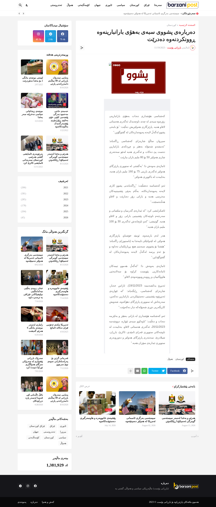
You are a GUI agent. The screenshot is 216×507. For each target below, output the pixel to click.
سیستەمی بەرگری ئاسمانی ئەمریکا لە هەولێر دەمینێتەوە (151, 13)
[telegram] (20, 486)
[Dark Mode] (27, 5)
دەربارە (34, 502)
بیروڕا (63, 432)
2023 (44, 199)
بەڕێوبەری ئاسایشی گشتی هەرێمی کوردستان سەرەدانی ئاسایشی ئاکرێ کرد (32, 158)
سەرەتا (158, 5)
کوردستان (171, 25)
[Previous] (23, 13)
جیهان (97, 5)
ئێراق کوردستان (37, 426)
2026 (44, 217)
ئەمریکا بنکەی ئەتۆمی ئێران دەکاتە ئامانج (57, 326)
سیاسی (121, 5)
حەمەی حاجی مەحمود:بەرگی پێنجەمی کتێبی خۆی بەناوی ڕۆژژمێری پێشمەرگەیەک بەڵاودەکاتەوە (58, 119)
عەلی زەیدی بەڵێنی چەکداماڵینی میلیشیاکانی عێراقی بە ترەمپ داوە (33, 293)
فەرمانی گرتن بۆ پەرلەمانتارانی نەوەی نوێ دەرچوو (57, 361)
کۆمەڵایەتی (84, 5)
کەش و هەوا (48, 502)
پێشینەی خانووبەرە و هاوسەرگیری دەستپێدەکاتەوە (98, 420)
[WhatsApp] (144, 371)
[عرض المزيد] (131, 371)
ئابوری (108, 5)
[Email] (137, 371)
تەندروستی (56, 5)
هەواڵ (70, 5)
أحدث (194, 436)
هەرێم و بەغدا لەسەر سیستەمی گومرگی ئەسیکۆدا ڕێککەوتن (178, 420)
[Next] (19, 13)
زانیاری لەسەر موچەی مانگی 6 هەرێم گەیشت (35, 327)
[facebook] (35, 486)
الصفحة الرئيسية (187, 25)
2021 (44, 187)
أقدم (80, 436)
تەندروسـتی (49, 432)
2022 (44, 193)
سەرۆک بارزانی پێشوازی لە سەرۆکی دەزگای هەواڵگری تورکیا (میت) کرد (32, 363)
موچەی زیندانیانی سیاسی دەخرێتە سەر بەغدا (32, 114)
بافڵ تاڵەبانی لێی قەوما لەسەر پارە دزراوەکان (34, 398)
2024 (44, 205)
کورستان (134, 5)
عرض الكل (84, 386)
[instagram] (28, 486)
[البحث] (20, 5)
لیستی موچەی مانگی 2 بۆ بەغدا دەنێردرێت (32, 79)
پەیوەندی (22, 502)
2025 (44, 211)
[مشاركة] (82, 47)
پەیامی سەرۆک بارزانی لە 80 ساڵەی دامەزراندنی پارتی (58, 80)
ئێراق (147, 5)
